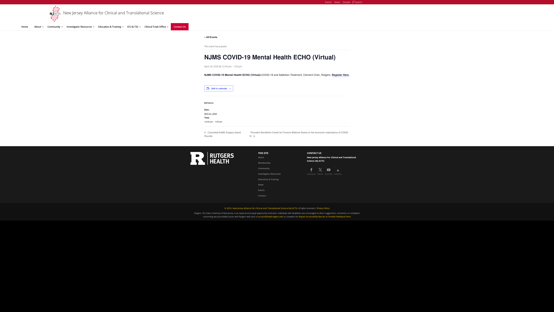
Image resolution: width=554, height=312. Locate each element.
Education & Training (109, 26)
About (37, 26)
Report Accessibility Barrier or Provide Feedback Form (325, 216)
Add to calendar (219, 88)
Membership (264, 162)
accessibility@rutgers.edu (270, 216)
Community (53, 26)
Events (328, 2)
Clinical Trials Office (155, 26)
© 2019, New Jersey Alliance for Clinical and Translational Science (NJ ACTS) (260, 208)
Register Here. (340, 75)
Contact (262, 195)
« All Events (210, 37)
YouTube (329, 174)
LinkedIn (338, 174)
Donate (346, 2)
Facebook (311, 174)
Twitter (320, 174)
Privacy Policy (323, 208)
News (337, 2)
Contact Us (180, 26)
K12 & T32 (132, 26)
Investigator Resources (79, 26)
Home (24, 26)
